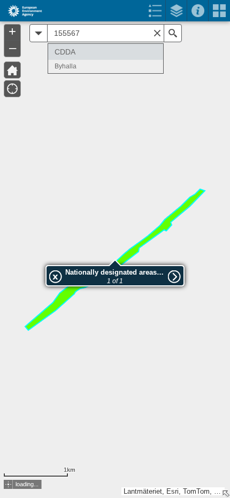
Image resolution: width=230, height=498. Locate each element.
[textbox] (106, 33)
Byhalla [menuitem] (65, 66)
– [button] (12, 48)
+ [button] (12, 31)
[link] (21, 11)
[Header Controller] (115, 10)
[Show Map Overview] (225, 493)
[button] (38, 33)
